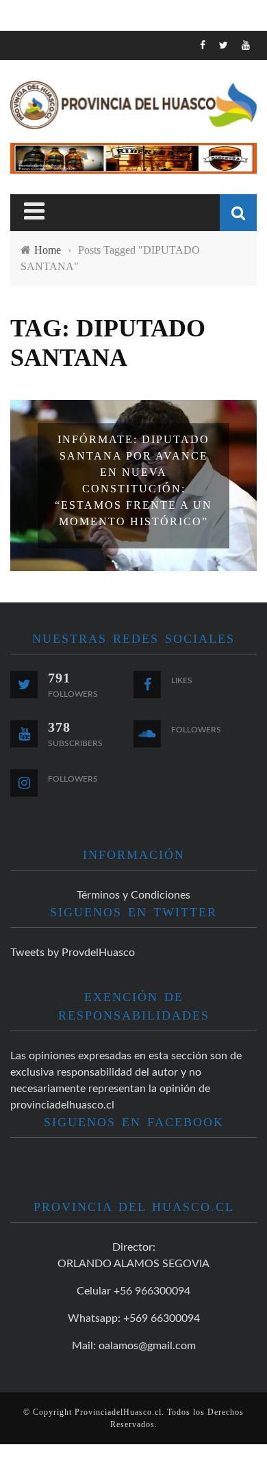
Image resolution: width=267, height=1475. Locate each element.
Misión (40, 176)
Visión (39, 204)
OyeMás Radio (61, 120)
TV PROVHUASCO (65, 148)
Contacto (49, 232)
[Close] (20, 51)
